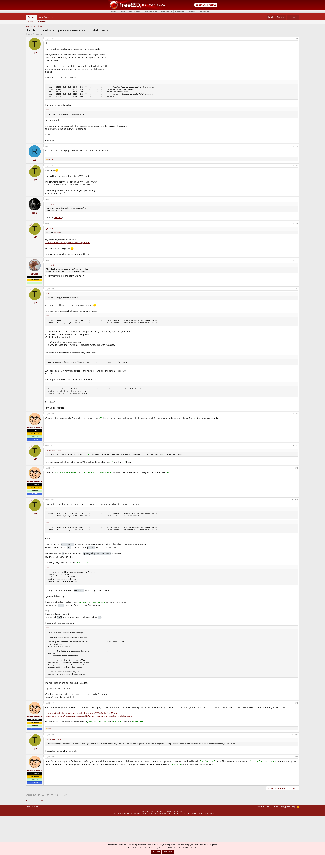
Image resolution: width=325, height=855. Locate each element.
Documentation (151, 11)
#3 (297, 166)
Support (192, 11)
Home (114, 11)
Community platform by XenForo (162, 811)
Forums (31, 17)
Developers (180, 11)
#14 (296, 757)
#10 (296, 468)
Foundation (205, 11)
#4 (297, 199)
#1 (297, 39)
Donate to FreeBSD (206, 4)
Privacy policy (284, 807)
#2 (297, 146)
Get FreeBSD (134, 11)
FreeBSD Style (33, 807)
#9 (297, 445)
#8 (297, 414)
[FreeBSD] (137, 8)
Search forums (41, 21)
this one (58, 217)
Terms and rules (272, 807)
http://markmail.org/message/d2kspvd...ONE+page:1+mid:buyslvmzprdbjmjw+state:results (88, 716)
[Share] (293, 39)
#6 (297, 260)
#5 (297, 223)
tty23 (30, 34)
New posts (30, 21)
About (122, 11)
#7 (297, 289)
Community (166, 11)
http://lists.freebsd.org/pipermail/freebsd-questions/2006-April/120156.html (81, 713)
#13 (296, 735)
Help (293, 807)
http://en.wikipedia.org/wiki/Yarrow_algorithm (67, 242)
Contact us (260, 807)
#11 (296, 500)
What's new (44, 17)
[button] (52, 17)
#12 (296, 703)
